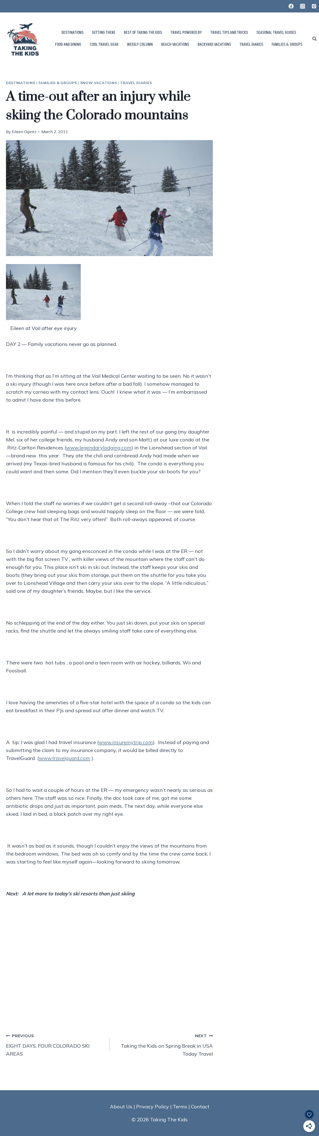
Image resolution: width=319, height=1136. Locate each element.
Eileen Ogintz (24, 131)
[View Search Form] (314, 38)
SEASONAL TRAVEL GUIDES (276, 33)
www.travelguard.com (64, 758)
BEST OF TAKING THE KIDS (143, 33)
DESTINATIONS (72, 33)
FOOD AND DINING (68, 45)
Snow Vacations (98, 83)
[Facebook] (291, 6)
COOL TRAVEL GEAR (104, 45)
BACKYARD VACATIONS (214, 45)
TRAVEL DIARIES (251, 45)
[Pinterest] (314, 6)
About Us (121, 1106)
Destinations (20, 83)
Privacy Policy (152, 1106)
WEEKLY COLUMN (140, 45)
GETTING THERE (103, 33)
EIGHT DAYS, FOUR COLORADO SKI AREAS (47, 1045)
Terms (180, 1106)
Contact (200, 1106)
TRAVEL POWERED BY (186, 33)
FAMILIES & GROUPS (287, 45)
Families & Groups (58, 83)
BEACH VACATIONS (175, 45)
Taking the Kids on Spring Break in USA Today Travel (167, 1045)
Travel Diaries (136, 83)
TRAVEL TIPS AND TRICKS (229, 33)
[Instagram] (303, 6)
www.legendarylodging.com (98, 447)
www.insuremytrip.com (126, 742)
